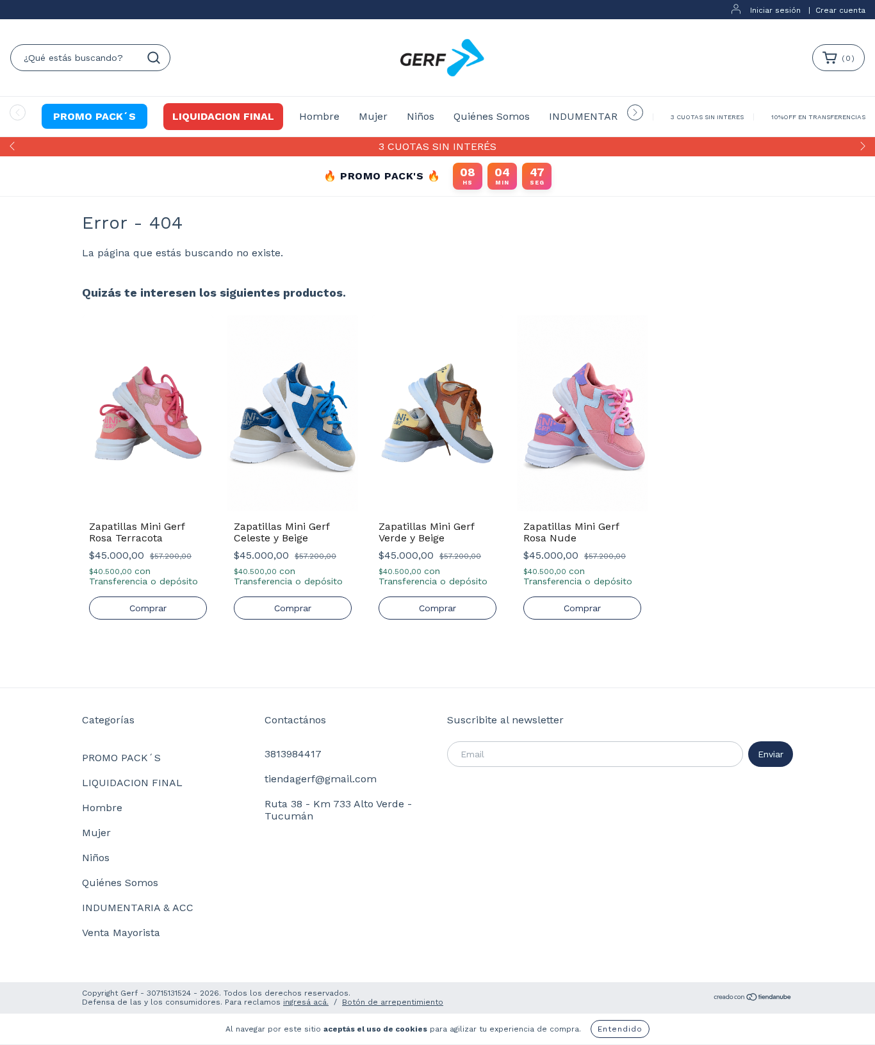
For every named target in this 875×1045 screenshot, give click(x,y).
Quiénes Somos (492, 116)
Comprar (148, 608)
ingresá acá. (306, 1002)
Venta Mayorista (121, 932)
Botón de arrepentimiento (392, 1002)
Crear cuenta (840, 10)
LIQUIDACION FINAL (223, 116)
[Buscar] (154, 57)
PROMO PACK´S (94, 116)
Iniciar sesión (775, 10)
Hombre (319, 116)
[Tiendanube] (753, 998)
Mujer (373, 116)
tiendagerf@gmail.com (321, 779)
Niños (420, 116)
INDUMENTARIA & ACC (604, 116)
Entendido (620, 1028)
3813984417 (293, 754)
